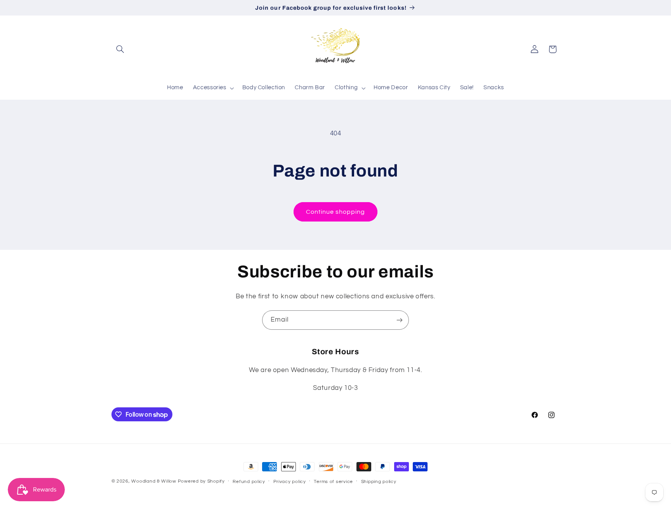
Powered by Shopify (201, 481)
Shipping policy (378, 482)
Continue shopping (335, 212)
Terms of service (333, 482)
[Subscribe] (400, 319)
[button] (120, 49)
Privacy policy (289, 482)
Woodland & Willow (153, 481)
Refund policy (249, 482)
